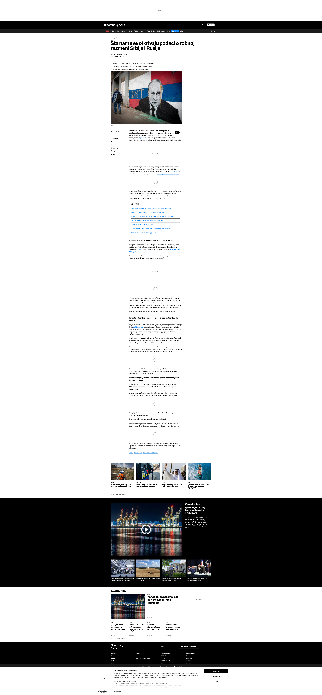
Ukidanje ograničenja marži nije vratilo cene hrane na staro (154, 626)
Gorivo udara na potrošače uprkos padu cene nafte (146, 485)
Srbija (112, 482)
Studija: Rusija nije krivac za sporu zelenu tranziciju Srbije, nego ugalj (151, 228)
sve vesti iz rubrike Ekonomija (118, 638)
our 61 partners (121, 673)
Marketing (164, 663)
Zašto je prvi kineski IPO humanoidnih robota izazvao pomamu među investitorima (122, 579)
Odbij (216, 681)
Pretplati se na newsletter (189, 646)
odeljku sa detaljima (170, 688)
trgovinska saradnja (150, 453)
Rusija (136, 453)
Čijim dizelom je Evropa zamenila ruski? (142, 224)
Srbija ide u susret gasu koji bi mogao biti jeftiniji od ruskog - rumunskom (152, 216)
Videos (138, 653)
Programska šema (141, 656)
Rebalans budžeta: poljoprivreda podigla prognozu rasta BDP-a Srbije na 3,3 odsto (136, 627)
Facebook (188, 656)
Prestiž (142, 31)
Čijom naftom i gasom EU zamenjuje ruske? (144, 233)
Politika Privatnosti (166, 656)
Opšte (164, 482)
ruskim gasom (138, 327)
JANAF (139, 249)
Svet (189, 482)
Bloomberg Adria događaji (143, 658)
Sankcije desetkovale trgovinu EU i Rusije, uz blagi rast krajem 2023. (151, 208)
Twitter (188, 660)
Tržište (136, 31)
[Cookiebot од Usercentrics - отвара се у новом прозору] (102, 691)
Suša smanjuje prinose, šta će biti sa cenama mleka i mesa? (148, 579)
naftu (145, 138)
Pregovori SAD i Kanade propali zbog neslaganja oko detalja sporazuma (118, 626)
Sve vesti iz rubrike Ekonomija (118, 494)
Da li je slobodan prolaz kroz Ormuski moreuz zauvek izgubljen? (198, 486)
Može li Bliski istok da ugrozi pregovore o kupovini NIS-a (121, 485)
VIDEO (107, 31)
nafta (131, 453)
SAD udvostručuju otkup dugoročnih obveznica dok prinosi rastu (171, 579)
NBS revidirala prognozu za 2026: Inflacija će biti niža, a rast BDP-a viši (199, 579)
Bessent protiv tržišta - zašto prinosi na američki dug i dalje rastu (173, 626)
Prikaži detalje (118, 691)
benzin (176, 171)
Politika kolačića (165, 660)
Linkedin (188, 663)
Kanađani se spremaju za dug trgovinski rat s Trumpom (195, 508)
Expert (174, 31)
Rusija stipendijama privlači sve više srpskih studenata (147, 220)
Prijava (204, 25)
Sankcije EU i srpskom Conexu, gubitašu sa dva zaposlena (148, 212)
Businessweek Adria (163, 31)
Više (181, 31)
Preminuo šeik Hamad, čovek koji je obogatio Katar (173, 485)
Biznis (123, 31)
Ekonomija (115, 31)
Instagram (189, 658)
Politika (129, 31)
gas (141, 138)
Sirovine (138, 482)
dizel (171, 171)
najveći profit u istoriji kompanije (168, 174)
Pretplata (211, 25)
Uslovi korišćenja (165, 653)
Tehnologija (151, 31)
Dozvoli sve (216, 671)
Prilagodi (215, 676)
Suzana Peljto (121, 54)
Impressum (164, 658)
